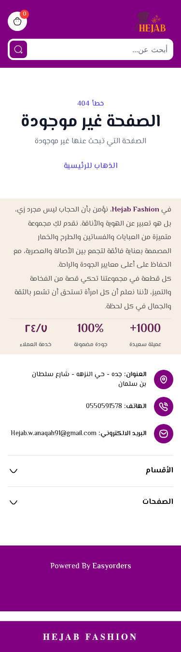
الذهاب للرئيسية (90, 166)
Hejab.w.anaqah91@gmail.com (54, 433)
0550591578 (104, 406)
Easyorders (111, 567)
